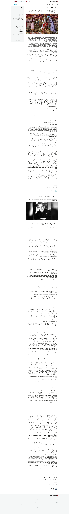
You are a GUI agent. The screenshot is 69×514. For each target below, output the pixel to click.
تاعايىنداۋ (53, 4)
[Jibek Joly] (15, 4)
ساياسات (57, 502)
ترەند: (57, 4)
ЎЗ (14, 1)
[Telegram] (51, 187)
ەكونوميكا (57, 506)
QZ (21, 1)
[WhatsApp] (54, 187)
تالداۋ (27, 1)
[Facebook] (49, 187)
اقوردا (55, 4)
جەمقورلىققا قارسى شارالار (37, 506)
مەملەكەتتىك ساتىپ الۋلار (37, 507)
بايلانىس (21, 502)
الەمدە (57, 507)
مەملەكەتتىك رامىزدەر (37, 504)
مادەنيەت (55, 185)
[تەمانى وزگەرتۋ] (25, 1)
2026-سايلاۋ (48, 4)
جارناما (21, 504)
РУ (20, 1)
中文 (17, 1)
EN (19, 1)
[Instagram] (56, 187)
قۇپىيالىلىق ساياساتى (37, 502)
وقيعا (51, 4)
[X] (47, 187)
